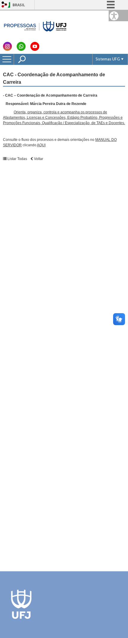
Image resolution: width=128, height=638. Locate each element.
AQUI (41, 145)
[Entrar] (4, 5)
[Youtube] (34, 49)
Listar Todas (17, 159)
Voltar (38, 159)
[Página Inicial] (35, 25)
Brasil (19, 4)
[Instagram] (7, 49)
